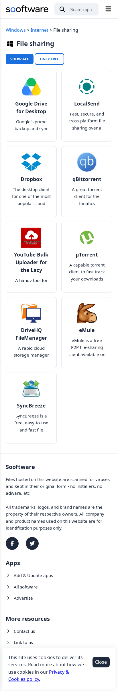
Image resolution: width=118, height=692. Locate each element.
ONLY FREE (49, 58)
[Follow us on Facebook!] (12, 543)
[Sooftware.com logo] (27, 10)
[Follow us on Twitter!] (32, 543)
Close (101, 662)
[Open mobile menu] (108, 9)
